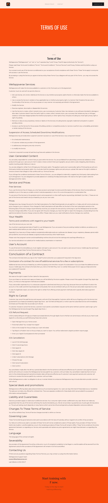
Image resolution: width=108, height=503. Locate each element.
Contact (60, 4)
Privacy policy (49, 4)
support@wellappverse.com (18, 459)
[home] (8, 4)
